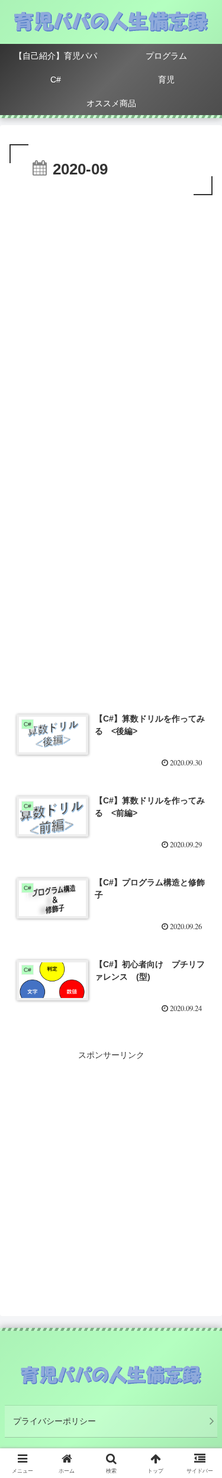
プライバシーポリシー (54, 1421)
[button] (198, 1359)
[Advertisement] (111, 315)
